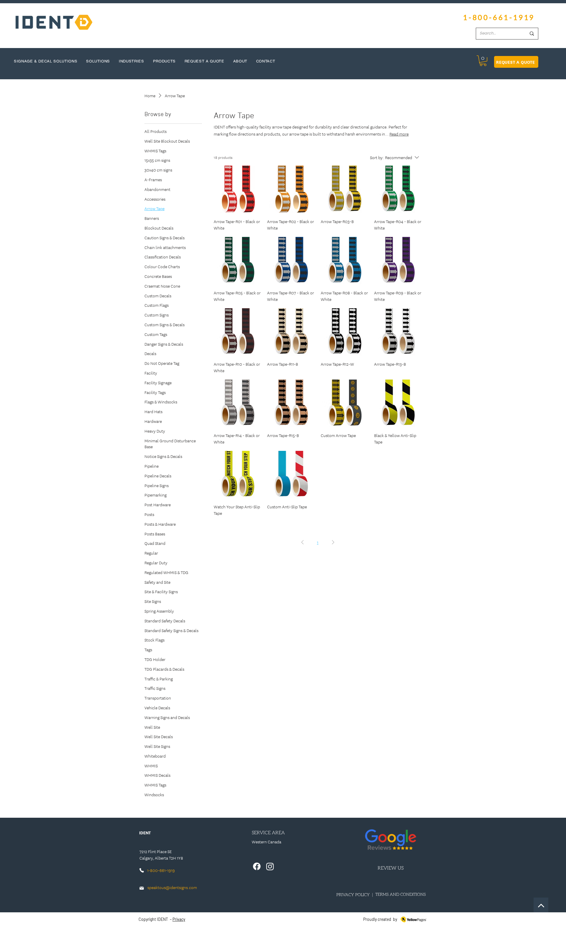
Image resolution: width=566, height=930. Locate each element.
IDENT (162, 919)
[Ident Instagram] (270, 866)
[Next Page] (333, 542)
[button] (483, 60)
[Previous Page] (302, 542)
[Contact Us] (541, 905)
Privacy (178, 919)
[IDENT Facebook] (257, 866)
